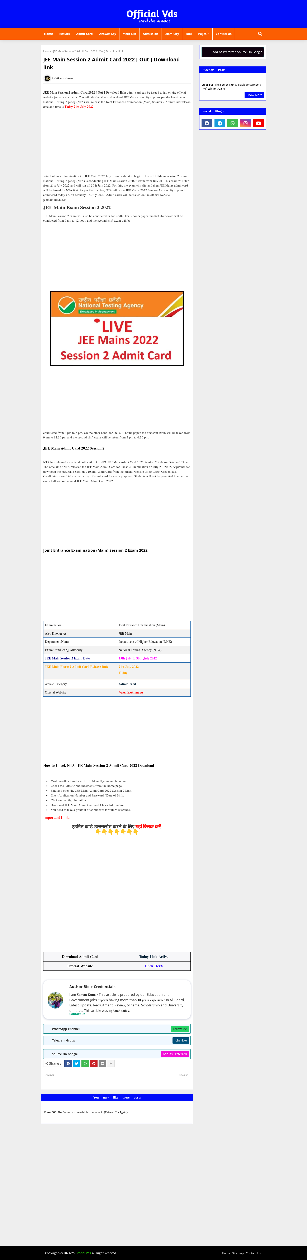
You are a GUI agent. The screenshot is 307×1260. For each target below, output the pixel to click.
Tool (188, 34)
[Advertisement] (117, 141)
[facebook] (207, 123)
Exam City (172, 34)
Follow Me (180, 1029)
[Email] (102, 1063)
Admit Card (84, 34)
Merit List (129, 34)
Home (48, 34)
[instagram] (245, 123)
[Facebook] (68, 1063)
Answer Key (107, 34)
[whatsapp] (232, 123)
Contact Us (224, 34)
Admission (150, 34)
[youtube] (258, 123)
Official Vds (83, 1253)
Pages (202, 34)
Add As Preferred (175, 1054)
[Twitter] (76, 1063)
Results (64, 34)
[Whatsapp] (85, 1063)
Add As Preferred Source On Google (237, 52)
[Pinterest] (94, 1063)
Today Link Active (153, 956)
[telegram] (219, 123)
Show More (254, 95)
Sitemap (238, 1253)
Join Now (181, 1040)
